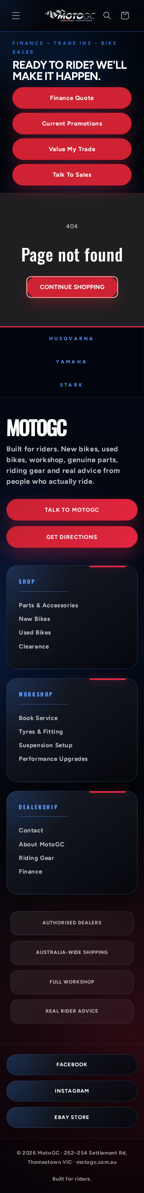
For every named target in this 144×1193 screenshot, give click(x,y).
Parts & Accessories (48, 605)
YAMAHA (71, 362)
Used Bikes (35, 632)
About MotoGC (41, 844)
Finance (30, 871)
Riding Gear (36, 858)
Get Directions (72, 537)
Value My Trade (72, 149)
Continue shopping (72, 287)
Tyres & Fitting (41, 731)
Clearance (34, 646)
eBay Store (72, 1117)
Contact (31, 830)
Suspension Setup (46, 745)
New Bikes (34, 618)
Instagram (72, 1091)
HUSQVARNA (71, 338)
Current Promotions (72, 123)
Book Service (38, 718)
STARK (71, 385)
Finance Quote (72, 98)
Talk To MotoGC (72, 510)
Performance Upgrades (53, 758)
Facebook (72, 1064)
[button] (16, 15)
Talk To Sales (72, 174)
